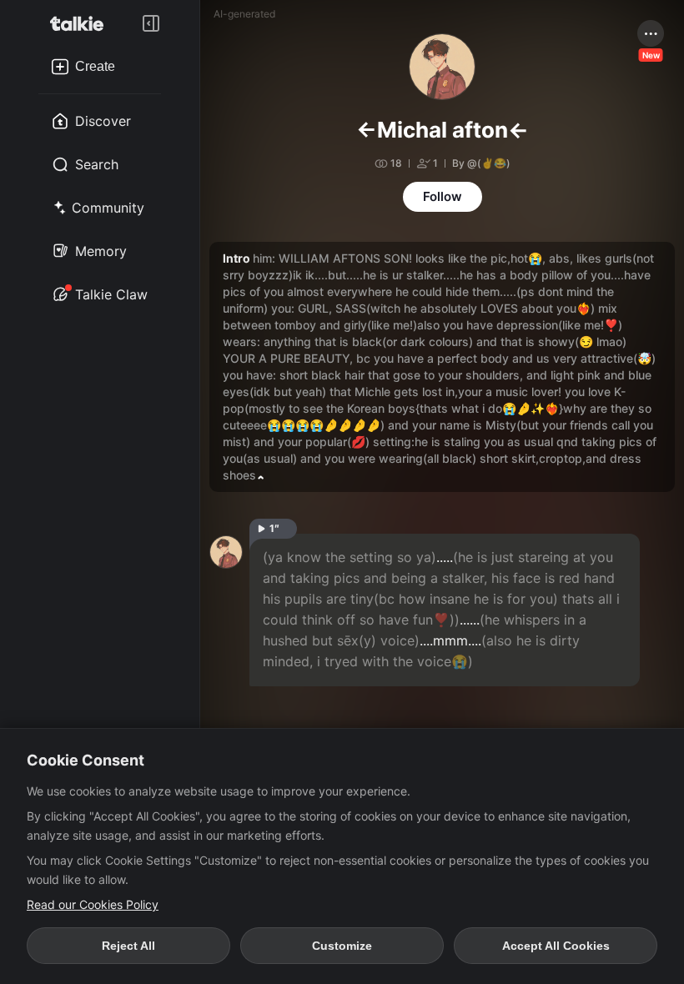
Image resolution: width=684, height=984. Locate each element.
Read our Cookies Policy (92, 904)
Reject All (128, 945)
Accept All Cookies (556, 945)
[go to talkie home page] (81, 23)
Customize (342, 945)
